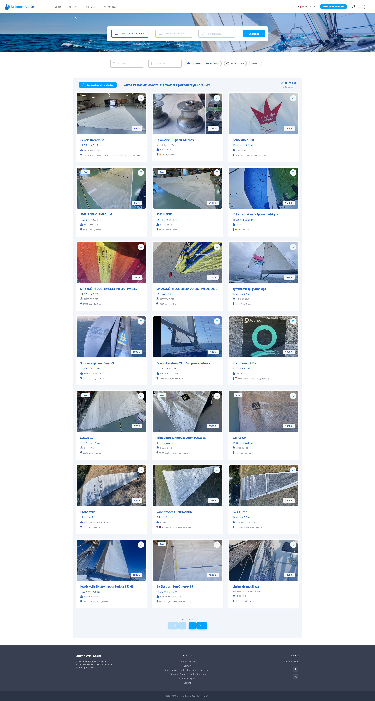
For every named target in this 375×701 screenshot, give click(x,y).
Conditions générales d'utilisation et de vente (187, 670)
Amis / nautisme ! (291, 661)
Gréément (90, 7)
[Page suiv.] (192, 625)
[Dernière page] (201, 625)
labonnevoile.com (187, 661)
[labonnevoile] (19, 8)
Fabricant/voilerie (236, 63)
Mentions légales (187, 678)
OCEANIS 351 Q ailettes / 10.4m (205, 63)
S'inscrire (364, 6)
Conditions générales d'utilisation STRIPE (187, 674)
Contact (187, 665)
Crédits (187, 682)
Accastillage (111, 7)
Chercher (254, 33)
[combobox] (129, 34)
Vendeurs (255, 63)
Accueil (81, 18)
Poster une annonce (334, 6)
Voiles (58, 7)
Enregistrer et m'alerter (99, 84)
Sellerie (73, 7)
